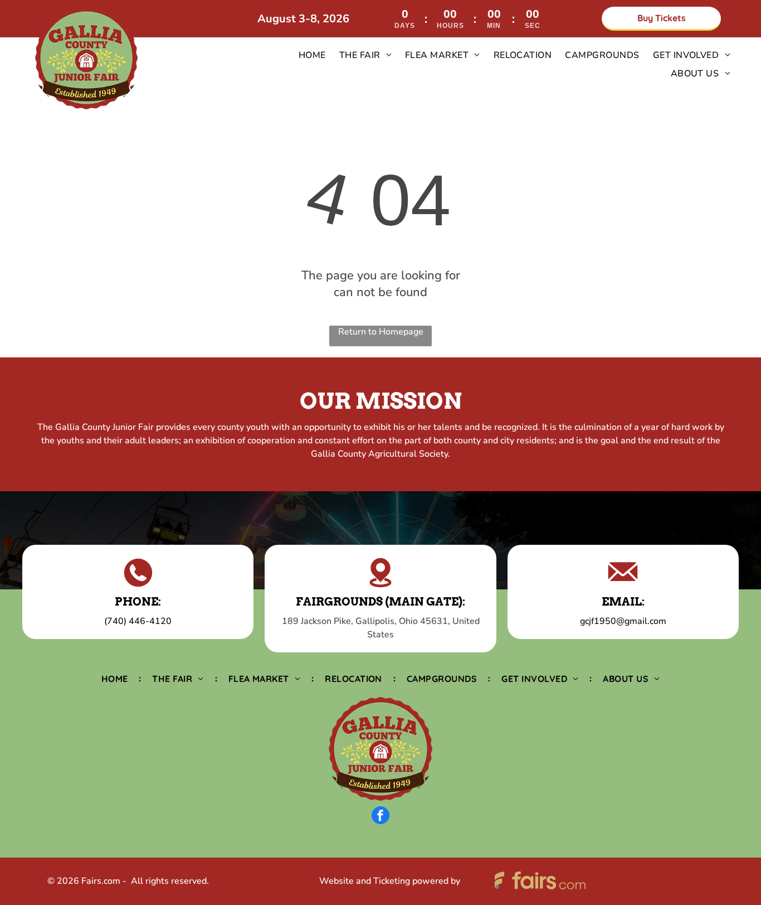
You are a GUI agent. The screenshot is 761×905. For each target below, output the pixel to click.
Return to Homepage (380, 332)
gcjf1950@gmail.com (623, 621)
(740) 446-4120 (138, 621)
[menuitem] (312, 55)
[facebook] (380, 816)
